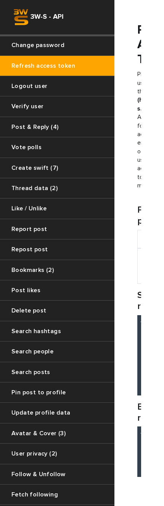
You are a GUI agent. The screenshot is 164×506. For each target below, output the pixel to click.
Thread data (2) (34, 188)
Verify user (27, 106)
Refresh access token (43, 66)
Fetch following (34, 494)
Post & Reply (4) (34, 127)
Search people (32, 351)
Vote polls (26, 147)
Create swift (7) (34, 168)
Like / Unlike (29, 208)
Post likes (25, 290)
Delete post (28, 310)
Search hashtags (36, 331)
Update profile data (41, 413)
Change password (37, 45)
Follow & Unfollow (38, 474)
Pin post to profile (38, 392)
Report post (29, 229)
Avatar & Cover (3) (38, 433)
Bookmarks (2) (32, 270)
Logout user (29, 86)
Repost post (29, 249)
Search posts (30, 372)
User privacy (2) (34, 453)
